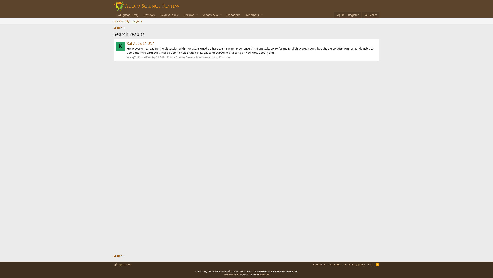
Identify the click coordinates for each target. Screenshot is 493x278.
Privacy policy (357, 264)
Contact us (319, 264)
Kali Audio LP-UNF (140, 43)
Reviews (149, 15)
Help (370, 264)
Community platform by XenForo (226, 271)
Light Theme (124, 264)
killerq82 (132, 57)
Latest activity (122, 21)
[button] (197, 15)
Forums (189, 15)
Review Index (169, 15)
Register (137, 21)
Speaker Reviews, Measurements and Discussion (203, 57)
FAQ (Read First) (127, 15)
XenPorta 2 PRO (232, 274)
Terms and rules (337, 264)
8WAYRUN (264, 274)
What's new (210, 15)
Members (252, 15)
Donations (233, 15)
